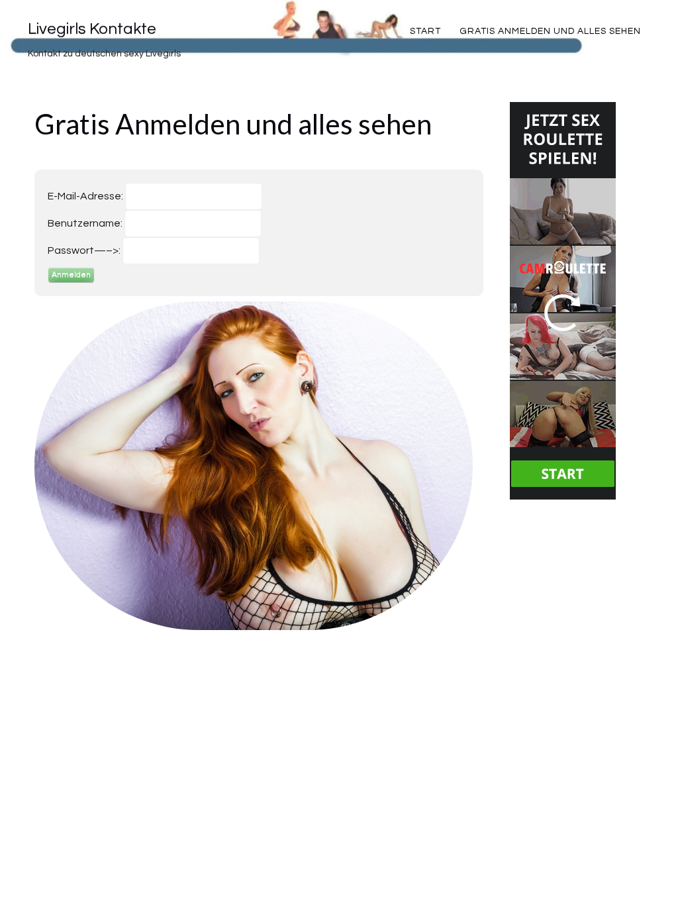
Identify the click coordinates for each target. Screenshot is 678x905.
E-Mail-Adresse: (85, 196)
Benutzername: (85, 223)
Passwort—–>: (84, 250)
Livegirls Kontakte (92, 29)
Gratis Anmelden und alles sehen (550, 31)
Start (425, 31)
